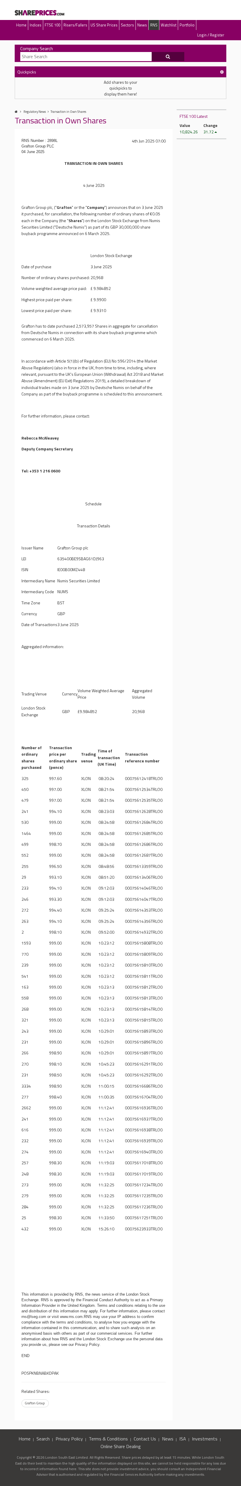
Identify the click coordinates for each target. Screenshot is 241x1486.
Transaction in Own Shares (68, 111)
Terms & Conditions (108, 1438)
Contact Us (145, 1438)
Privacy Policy (69, 1438)
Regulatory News (35, 111)
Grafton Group (35, 1403)
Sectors (127, 25)
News (142, 25)
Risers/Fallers (75, 25)
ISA (182, 1438)
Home (21, 25)
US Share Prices (104, 25)
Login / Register (210, 35)
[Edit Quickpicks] (222, 72)
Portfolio (187, 25)
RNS (154, 25)
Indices (35, 25)
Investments (204, 1438)
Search (43, 1438)
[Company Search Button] (168, 56)
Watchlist (168, 25)
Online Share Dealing (121, 1446)
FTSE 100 (52, 25)
